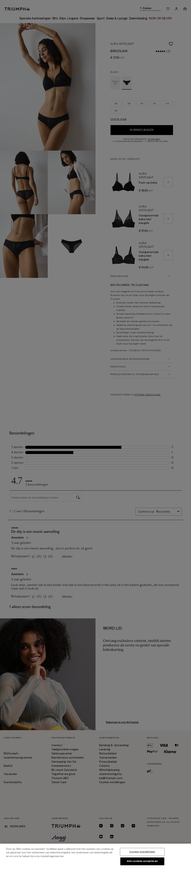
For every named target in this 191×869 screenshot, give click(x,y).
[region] (95, 856)
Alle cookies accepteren (142, 861)
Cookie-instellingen (142, 852)
